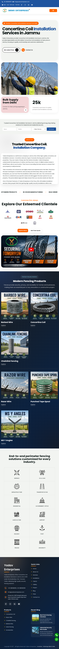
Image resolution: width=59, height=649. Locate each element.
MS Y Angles (7, 440)
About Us (35, 572)
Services (35, 575)
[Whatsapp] (56, 638)
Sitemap (45, 646)
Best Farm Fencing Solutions (45, 616)
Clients (35, 581)
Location (39, 646)
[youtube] (32, 4)
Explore (3, 325)
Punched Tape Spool (40, 401)
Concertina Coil (38, 322)
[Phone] (56, 634)
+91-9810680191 (8, 1)
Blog (34, 591)
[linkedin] (28, 4)
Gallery (35, 584)
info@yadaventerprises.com (22, 1)
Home (34, 568)
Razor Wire (6, 401)
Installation (36, 578)
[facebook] (21, 4)
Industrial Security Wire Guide (46, 628)
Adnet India (51, 646)
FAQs (34, 594)
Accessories (9, 630)
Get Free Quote (35, 230)
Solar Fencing (10, 627)
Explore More (23, 230)
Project (35, 587)
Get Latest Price (9, 50)
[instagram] (25, 4)
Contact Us (29, 50)
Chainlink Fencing (9, 361)
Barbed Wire (7, 322)
